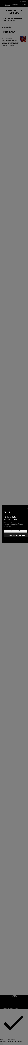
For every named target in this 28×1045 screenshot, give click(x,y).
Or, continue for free (16, 539)
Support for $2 (15, 531)
